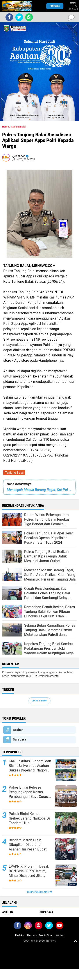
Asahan (18, 730)
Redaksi (19, 935)
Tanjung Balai (14, 472)
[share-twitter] (19, 17)
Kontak (60, 935)
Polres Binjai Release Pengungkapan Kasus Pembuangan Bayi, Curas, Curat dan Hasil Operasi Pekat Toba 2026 (28, 792)
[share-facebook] (9, 17)
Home (5, 126)
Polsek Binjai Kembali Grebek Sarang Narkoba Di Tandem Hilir (29, 818)
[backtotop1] (75, 941)
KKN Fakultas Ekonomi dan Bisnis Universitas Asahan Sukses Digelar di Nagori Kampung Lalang (30, 766)
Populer (55, 6)
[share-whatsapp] (29, 17)
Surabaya (19, 739)
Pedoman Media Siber (40, 935)
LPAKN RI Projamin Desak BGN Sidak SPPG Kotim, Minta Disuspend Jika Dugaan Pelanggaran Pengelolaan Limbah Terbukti (29, 871)
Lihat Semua (39, 700)
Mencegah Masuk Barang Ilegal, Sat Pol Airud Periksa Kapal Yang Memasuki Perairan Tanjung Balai (39, 490)
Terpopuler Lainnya (39, 892)
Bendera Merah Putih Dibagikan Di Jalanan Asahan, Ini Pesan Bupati (28, 844)
